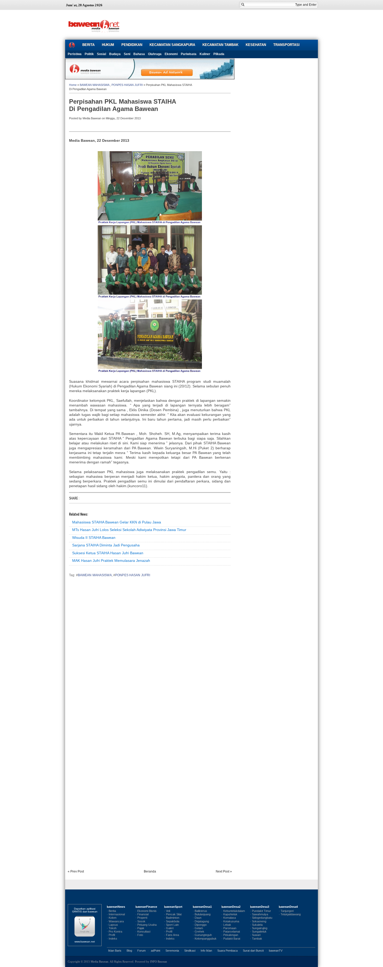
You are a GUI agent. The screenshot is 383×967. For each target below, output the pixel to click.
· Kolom (111, 917)
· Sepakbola (171, 921)
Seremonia (172, 950)
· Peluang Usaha (146, 924)
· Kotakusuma (230, 921)
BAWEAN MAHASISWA (94, 84)
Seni (127, 54)
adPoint (155, 950)
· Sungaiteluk (258, 931)
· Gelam (198, 928)
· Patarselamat (230, 931)
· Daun (197, 917)
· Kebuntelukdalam (233, 910)
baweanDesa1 (202, 906)
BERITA (88, 45)
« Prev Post (76, 871)
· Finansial (142, 914)
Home (73, 84)
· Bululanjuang (202, 914)
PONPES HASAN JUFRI (127, 84)
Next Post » (224, 871)
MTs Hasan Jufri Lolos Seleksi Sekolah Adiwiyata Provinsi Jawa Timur (129, 530)
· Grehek (198, 931)
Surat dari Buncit (253, 950)
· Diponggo (200, 924)
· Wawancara (115, 921)
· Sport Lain (171, 924)
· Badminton (171, 917)
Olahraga (155, 54)
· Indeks (112, 938)
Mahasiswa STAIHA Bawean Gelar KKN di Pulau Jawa (116, 522)
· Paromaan (228, 928)
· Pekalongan (229, 934)
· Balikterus (200, 910)
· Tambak (256, 938)
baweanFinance (146, 906)
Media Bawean (99, 961)
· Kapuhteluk (229, 914)
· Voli (167, 910)
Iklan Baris (114, 950)
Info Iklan (206, 950)
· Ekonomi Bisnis (146, 910)
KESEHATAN (256, 45)
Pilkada (218, 54)
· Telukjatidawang (290, 914)
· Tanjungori (286, 910)
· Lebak (226, 924)
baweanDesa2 (230, 906)
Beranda (150, 871)
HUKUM (108, 45)
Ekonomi (171, 54)
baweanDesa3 (259, 906)
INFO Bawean (158, 961)
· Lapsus (112, 924)
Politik (89, 54)
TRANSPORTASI (286, 45)
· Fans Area (171, 934)
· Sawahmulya (259, 914)
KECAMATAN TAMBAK (220, 45)
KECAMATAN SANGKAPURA (172, 45)
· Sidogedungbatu (261, 917)
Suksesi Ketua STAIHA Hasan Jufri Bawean (107, 553)
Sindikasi (189, 950)
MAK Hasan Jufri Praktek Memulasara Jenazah (111, 560)
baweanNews (116, 906)
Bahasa (139, 54)
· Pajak (139, 928)
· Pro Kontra (114, 931)
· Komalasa (228, 917)
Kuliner (205, 54)
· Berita (111, 910)
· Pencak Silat (173, 914)
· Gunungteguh (202, 934)
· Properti (141, 917)
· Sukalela (256, 924)
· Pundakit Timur (260, 910)
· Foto (139, 934)
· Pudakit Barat (230, 938)
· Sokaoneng (258, 921)
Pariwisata (188, 54)
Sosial (101, 54)
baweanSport (173, 906)
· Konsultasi (142, 931)
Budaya (115, 54)
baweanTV (275, 950)
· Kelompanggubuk (205, 938)
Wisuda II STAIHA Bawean (93, 537)
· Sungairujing (258, 928)
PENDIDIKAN (131, 45)
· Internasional (116, 914)
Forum (141, 950)
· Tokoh (111, 928)
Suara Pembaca (227, 950)
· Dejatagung (201, 921)
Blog (129, 950)
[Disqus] (150, 654)
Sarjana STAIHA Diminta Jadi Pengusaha (106, 545)
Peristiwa (75, 54)
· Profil (111, 934)
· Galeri (169, 928)
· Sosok (140, 921)
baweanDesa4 (288, 906)
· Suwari (255, 934)
